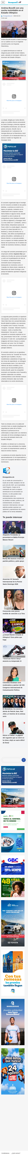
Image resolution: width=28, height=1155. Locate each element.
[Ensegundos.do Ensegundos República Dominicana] (14, 2)
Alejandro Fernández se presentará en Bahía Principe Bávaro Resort (13, 537)
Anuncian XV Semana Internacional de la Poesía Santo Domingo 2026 (12, 581)
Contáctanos (5, 1153)
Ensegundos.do (7, 16)
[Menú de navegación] (3, 2)
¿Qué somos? (16, 1153)
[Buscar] (24, 760)
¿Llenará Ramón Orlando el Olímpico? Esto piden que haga (13, 637)
